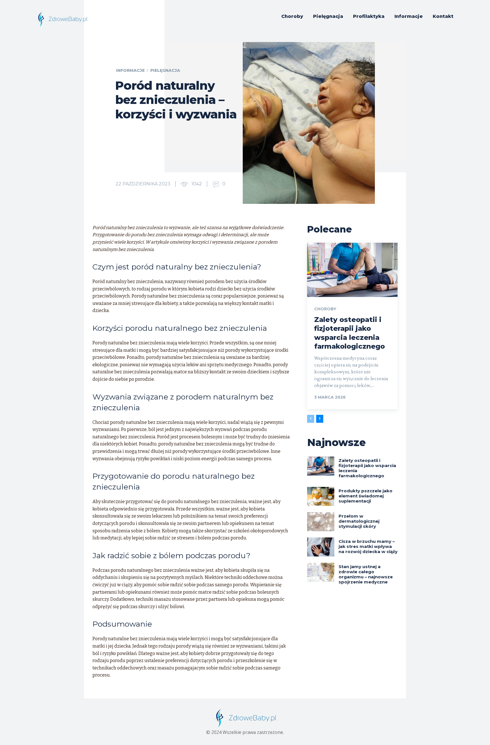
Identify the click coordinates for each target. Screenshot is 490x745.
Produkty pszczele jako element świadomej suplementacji (365, 496)
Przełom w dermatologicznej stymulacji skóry (359, 521)
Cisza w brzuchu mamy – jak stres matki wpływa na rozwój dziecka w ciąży (368, 546)
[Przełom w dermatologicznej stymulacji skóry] (320, 521)
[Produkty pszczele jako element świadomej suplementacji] (320, 496)
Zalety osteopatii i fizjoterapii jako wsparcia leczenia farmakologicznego (367, 468)
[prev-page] (310, 419)
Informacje (130, 70)
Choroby (325, 309)
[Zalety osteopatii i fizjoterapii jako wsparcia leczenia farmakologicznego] (352, 270)
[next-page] (319, 419)
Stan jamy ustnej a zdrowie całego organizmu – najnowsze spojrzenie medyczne (366, 574)
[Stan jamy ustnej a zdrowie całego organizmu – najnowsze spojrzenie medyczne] (320, 572)
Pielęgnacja (165, 70)
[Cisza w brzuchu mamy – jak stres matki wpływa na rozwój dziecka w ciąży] (320, 546)
